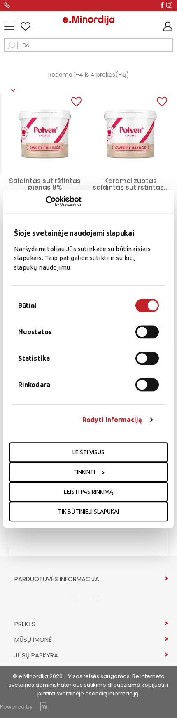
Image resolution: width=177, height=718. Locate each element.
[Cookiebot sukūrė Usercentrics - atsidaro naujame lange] (45, 201)
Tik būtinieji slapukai (88, 512)
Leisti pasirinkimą (88, 492)
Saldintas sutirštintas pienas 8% (45, 184)
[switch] (147, 332)
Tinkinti (84, 472)
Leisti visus (88, 452)
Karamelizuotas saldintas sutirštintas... (131, 184)
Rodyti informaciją (112, 420)
